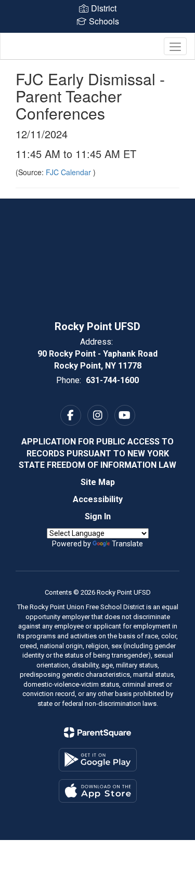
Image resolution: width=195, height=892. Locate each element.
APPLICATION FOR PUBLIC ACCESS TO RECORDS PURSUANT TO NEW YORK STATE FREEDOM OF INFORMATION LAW (97, 453)
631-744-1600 (112, 380)
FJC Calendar (69, 172)
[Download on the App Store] (98, 791)
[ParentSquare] (97, 732)
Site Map (98, 482)
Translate (127, 544)
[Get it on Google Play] (98, 759)
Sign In (98, 516)
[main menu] (175, 46)
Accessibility (98, 499)
